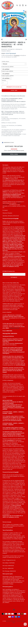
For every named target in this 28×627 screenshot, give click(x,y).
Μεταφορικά (17, 55)
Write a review (14, 154)
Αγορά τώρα (14, 90)
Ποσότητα (4, 80)
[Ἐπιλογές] (25, 5)
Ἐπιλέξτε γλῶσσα (5, 61)
